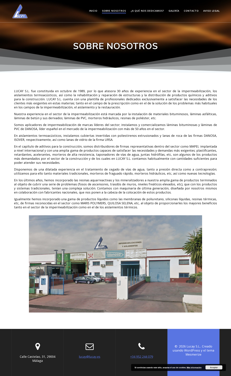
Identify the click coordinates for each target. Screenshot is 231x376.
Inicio (93, 10)
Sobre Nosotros (114, 10)
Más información (194, 367)
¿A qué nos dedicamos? (147, 10)
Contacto (191, 10)
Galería (174, 10)
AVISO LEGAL (211, 10)
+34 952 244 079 (141, 357)
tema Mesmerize (200, 352)
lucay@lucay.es (89, 357)
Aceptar (214, 367)
